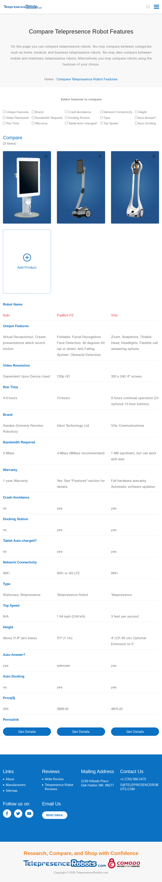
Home (49, 79)
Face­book (7, 813)
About (10, 779)
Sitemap (11, 790)
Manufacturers (16, 785)
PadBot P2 (65, 315)
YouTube (29, 813)
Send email (55, 815)
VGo (114, 315)
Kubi (6, 315)
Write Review (54, 779)
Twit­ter (18, 813)
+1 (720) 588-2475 (133, 779)
